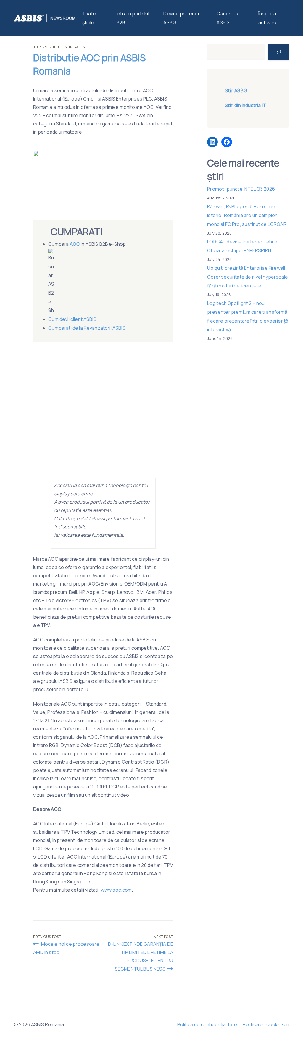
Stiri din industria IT (245, 105)
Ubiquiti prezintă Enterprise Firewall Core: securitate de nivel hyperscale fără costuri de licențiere (247, 277)
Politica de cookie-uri (266, 1024)
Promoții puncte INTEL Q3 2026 (241, 189)
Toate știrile (89, 18)
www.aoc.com (116, 890)
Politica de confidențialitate (207, 1024)
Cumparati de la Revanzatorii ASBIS (86, 328)
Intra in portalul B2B (133, 18)
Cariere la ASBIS (227, 18)
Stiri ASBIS (75, 46)
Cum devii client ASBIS (72, 319)
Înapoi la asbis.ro (267, 18)
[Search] (278, 52)
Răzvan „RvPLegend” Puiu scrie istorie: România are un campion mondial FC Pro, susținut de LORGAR (246, 215)
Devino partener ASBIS (181, 18)
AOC (75, 244)
